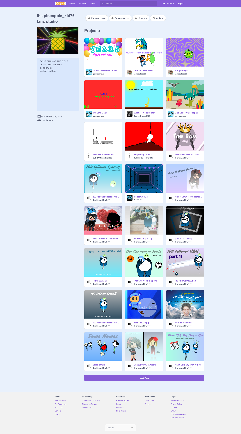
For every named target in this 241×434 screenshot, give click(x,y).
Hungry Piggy (181, 70)
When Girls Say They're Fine (188, 364)
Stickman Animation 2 (103, 154)
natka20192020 (140, 74)
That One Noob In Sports (145, 280)
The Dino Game (100, 112)
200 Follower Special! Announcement (106, 196)
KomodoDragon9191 (142, 116)
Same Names (99, 364)
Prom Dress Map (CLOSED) (187, 154)
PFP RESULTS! (100, 280)
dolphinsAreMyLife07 (183, 158)
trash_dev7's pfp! (142, 322)
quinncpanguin (98, 74)
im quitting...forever (143, 154)
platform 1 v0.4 (141, 196)
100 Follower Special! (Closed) (106, 322)
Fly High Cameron (183, 322)
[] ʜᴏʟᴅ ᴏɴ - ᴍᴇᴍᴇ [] (183, 238)
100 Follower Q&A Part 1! (186, 280)
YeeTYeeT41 (138, 200)
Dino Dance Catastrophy (186, 112)
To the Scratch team (143, 70)
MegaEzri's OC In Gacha (145, 364)
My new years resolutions (105, 70)
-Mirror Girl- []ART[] (143, 238)
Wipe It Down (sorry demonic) (188, 196)
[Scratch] (60, 3)
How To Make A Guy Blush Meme (106, 238)
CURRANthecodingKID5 (102, 158)
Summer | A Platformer (144, 112)
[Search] (103, 3)
